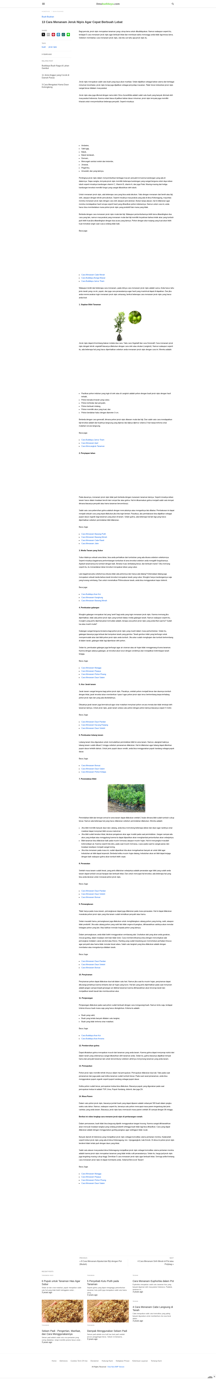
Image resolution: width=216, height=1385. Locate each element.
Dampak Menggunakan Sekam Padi (107, 1331)
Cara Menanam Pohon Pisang (93, 674)
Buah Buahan (58, 11)
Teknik (135, 1275)
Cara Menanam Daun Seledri (93, 728)
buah (44, 47)
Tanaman (90, 1275)
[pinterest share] (53, 34)
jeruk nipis (53, 47)
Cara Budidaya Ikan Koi (91, 594)
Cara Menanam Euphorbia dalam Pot (153, 1281)
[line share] (68, 34)
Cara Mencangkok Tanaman (92, 446)
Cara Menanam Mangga (91, 668)
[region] (127, 60)
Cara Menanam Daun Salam (93, 677)
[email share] (48, 34)
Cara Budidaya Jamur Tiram (92, 281)
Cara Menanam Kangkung (92, 597)
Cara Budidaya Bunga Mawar (93, 278)
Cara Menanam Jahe (90, 543)
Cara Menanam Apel (89, 443)
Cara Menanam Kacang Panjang (94, 725)
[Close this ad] (214, 1376)
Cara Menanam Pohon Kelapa (93, 772)
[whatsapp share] (63, 34)
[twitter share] (43, 34)
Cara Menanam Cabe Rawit (92, 540)
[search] (172, 3)
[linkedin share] (58, 34)
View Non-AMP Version (115, 1367)
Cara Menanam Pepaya (91, 671)
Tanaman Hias (47, 1275)
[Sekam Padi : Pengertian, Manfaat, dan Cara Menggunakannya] (62, 1311)
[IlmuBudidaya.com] (108, 4)
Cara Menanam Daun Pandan (93, 722)
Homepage (46, 11)
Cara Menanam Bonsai (90, 765)
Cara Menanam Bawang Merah (94, 537)
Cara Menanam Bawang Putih (93, 534)
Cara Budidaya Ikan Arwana (92, 1038)
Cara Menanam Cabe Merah (93, 275)
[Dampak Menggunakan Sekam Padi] (108, 1311)
